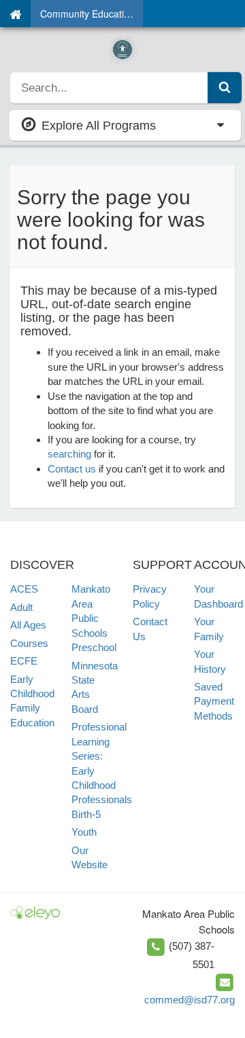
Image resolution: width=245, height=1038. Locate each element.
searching (69, 454)
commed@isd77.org (189, 999)
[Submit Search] (225, 87)
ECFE (23, 661)
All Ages (28, 625)
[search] (109, 87)
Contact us (72, 469)
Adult (21, 607)
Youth (84, 832)
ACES (24, 589)
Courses (29, 643)
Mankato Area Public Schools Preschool (93, 618)
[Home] (15, 13)
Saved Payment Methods (214, 701)
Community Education (87, 13)
